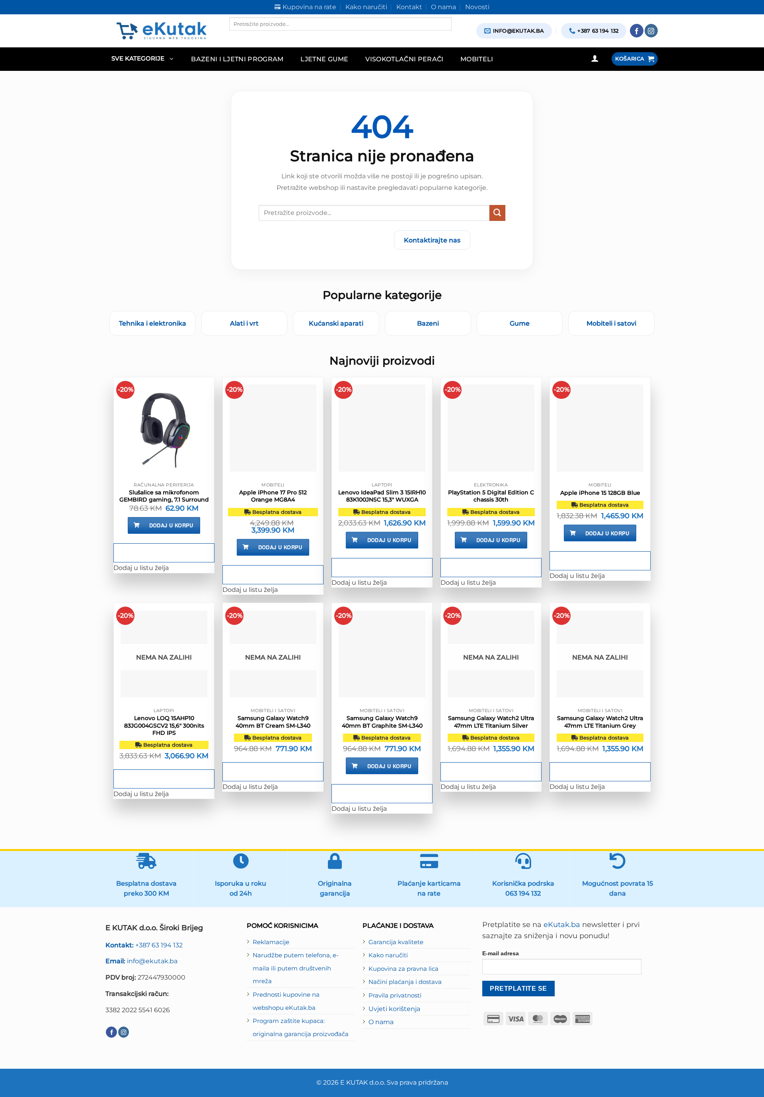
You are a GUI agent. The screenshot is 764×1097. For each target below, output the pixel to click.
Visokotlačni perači (404, 59)
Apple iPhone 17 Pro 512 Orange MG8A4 (273, 496)
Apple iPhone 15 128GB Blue (600, 492)
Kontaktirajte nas (432, 240)
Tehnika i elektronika (152, 323)
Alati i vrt (244, 323)
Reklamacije (271, 942)
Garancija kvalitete (395, 942)
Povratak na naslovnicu (341, 240)
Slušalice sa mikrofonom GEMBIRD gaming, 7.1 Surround (164, 496)
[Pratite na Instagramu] (651, 30)
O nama (381, 1022)
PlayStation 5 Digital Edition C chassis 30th (491, 496)
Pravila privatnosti (394, 995)
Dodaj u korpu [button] (171, 525)
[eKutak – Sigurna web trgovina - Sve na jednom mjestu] (161, 30)
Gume (520, 323)
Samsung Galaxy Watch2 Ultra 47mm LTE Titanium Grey (600, 721)
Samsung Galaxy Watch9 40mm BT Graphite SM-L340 (382, 721)
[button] (142, 59)
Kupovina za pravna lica (403, 968)
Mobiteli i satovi (611, 323)
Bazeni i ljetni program (237, 59)
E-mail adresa (500, 953)
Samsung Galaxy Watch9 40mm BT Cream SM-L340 (273, 721)
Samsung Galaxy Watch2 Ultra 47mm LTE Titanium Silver (491, 721)
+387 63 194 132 (144, 945)
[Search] (236, 37)
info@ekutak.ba (141, 961)
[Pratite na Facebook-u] (636, 30)
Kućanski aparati (336, 323)
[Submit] (497, 213)
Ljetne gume (324, 59)
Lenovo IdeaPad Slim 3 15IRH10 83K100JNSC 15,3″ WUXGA (382, 496)
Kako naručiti (388, 955)
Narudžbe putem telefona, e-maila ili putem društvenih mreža (296, 968)
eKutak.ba (562, 924)
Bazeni (428, 323)
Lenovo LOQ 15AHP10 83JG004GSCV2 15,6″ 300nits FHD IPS (164, 725)
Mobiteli (476, 59)
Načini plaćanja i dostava (405, 982)
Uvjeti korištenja (394, 1009)
